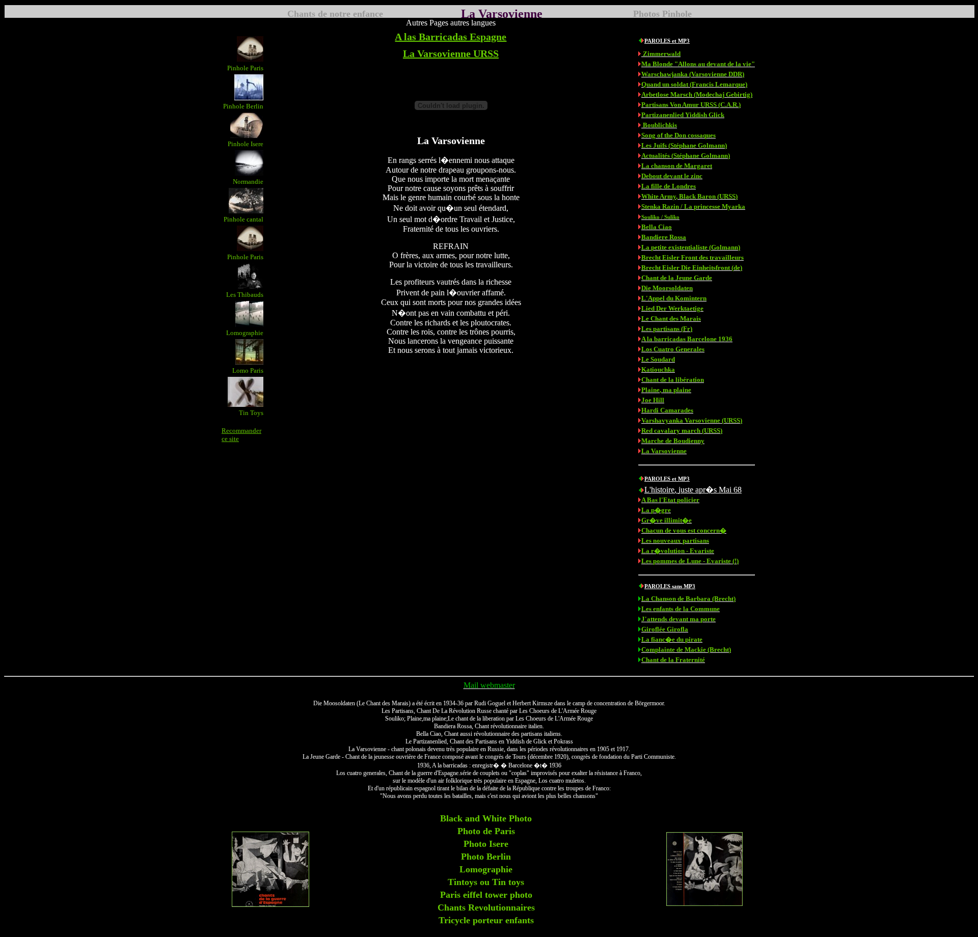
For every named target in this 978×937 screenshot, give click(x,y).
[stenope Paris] (250, 248)
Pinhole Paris (245, 68)
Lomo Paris (247, 370)
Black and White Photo (486, 818)
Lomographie (244, 333)
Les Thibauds (244, 294)
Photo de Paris (486, 831)
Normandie (248, 181)
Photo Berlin (486, 856)
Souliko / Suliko (660, 217)
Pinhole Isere (245, 144)
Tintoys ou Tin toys (486, 882)
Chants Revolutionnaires (486, 907)
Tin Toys (251, 413)
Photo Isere (486, 844)
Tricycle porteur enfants (486, 920)
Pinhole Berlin (243, 106)
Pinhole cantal (243, 219)
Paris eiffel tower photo (486, 895)
